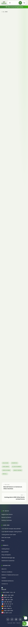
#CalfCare (5, 463)
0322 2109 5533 (8, 610)
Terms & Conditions (7, 572)
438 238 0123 (8, 601)
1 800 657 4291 (8, 599)
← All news (5, 11)
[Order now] (20, 3)
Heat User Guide (6, 537)
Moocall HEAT (5, 552)
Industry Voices (6, 88)
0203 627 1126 (8, 597)
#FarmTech (14, 463)
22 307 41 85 (8, 612)
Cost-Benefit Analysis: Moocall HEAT (11, 528)
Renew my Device (6, 517)
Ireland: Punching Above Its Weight (12, 79)
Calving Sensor (6, 549)
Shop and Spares (6, 555)
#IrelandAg (6, 466)
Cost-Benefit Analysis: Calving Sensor (12, 531)
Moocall (5, 473)
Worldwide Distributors (8, 581)
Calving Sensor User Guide (9, 534)
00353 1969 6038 (8, 595)
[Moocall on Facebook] (8, 619)
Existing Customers (7, 520)
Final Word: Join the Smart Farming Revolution (12, 90)
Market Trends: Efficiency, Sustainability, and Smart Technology (13, 76)
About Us (4, 569)
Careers (4, 578)
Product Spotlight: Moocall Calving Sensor (12, 83)
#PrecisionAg (6, 470)
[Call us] (24, 623)
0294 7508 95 (8, 608)
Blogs (3, 540)
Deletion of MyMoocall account (10, 575)
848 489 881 (7, 606)
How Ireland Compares (8, 81)
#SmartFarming (18, 470)
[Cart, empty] (24, 3)
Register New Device (7, 514)
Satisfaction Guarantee (8, 560)
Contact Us (5, 584)
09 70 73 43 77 (8, 604)
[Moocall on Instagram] (16, 619)
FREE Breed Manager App (8, 557)
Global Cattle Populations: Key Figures (12, 74)
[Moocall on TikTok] (12, 619)
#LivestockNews (16, 466)
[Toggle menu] (10, 3)
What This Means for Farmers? (10, 86)
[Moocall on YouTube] (20, 619)
